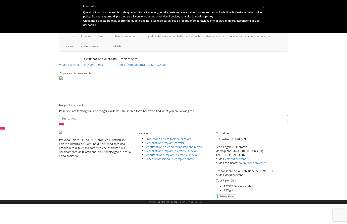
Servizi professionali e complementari (169, 159)
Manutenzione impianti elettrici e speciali (171, 155)
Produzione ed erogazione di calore (168, 139)
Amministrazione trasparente (250, 36)
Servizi (102, 36)
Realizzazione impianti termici (164, 143)
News (69, 46)
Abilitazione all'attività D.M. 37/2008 (142, 65)
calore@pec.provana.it (253, 163)
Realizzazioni (215, 36)
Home (69, 36)
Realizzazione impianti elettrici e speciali (171, 151)
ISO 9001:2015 (93, 65)
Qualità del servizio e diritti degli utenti (173, 36)
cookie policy (204, 16)
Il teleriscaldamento (126, 36)
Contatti (115, 46)
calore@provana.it (237, 159)
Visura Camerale (70, 65)
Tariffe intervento (91, 46)
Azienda (86, 36)
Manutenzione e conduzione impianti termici (174, 147)
